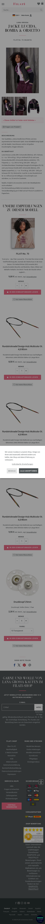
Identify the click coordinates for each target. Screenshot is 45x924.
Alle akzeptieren (28, 471)
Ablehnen (12, 471)
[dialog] (22, 462)
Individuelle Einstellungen (22, 464)
